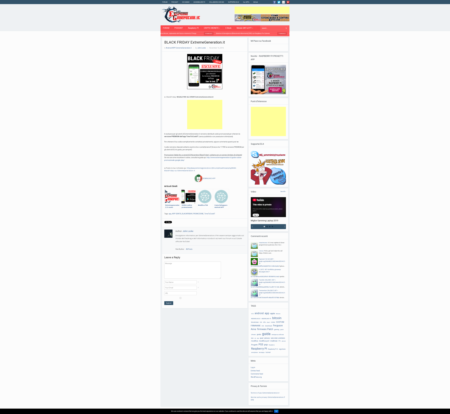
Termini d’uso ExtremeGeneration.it (265, 393)
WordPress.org (256, 377)
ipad (261, 338)
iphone (267, 338)
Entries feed (255, 371)
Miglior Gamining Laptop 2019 (264, 220)
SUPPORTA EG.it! (233, 2)
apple (272, 313)
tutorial (268, 352)
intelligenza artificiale (278, 334)
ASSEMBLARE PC (199, 2)
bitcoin (276, 318)
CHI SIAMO (185, 2)
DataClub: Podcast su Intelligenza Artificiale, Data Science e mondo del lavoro (288, 33)
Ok (276, 411)
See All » (283, 191)
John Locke (201, 48)
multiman (274, 341)
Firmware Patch (265, 329)
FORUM (164, 2)
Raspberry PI (193, 28)
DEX (263, 326)
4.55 (252, 313)
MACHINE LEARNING (278, 338)
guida (266, 334)
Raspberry (272, 345)
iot (255, 338)
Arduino (278, 313)
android (259, 313)
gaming (276, 329)
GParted (253, 334)
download (268, 326)
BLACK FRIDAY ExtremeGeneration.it (194, 42)
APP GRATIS (176, 214)
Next (284, 227)
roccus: (261, 251)
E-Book (228, 28)
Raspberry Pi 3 (273, 349)
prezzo (284, 341)
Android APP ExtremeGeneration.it (179, 48)
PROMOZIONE (198, 214)
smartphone (254, 352)
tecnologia (261, 352)
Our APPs (246, 2)
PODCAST (174, 2)
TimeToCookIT (209, 214)
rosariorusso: (263, 242)
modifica (254, 341)
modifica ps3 (264, 341)
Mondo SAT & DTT (243, 29)
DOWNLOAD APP (209, 178)
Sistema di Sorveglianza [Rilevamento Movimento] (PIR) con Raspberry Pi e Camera (216, 33)
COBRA (273, 322)
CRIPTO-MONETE (210, 29)
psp (266, 344)
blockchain (255, 322)
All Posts (189, 249)
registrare (282, 349)
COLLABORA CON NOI (216, 2)
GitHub (255, 2)
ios (252, 338)
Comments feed (257, 374)
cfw (264, 322)
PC (280, 341)
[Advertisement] (262, 10)
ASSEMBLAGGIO (256, 318)
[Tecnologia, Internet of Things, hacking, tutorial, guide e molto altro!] (182, 15)
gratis (259, 334)
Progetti (254, 345)
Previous (252, 227)
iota (258, 338)
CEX (261, 322)
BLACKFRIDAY (187, 214)
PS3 (261, 344)
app (170, 214)
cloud (268, 322)
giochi (282, 329)
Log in (253, 367)
